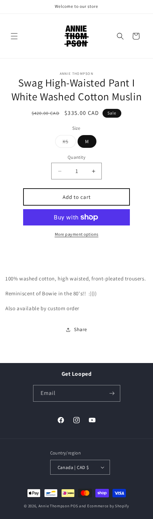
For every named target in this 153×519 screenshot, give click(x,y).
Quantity (76, 157)
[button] (14, 36)
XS (69, 143)
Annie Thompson (54, 505)
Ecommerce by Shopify (108, 505)
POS (74, 505)
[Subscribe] (112, 393)
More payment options (77, 234)
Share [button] (80, 329)
